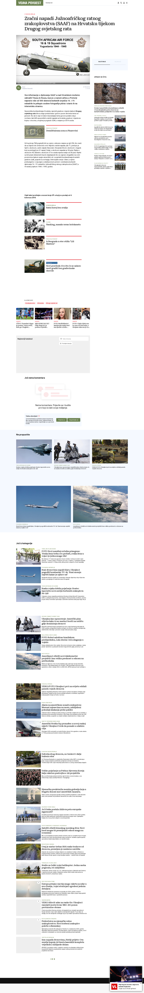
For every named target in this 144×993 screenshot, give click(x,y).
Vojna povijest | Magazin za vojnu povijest (29, 3)
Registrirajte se (73, 420)
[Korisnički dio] (124, 3)
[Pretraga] (121, 3)
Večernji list (49, 3)
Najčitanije (102, 61)
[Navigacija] (127, 3)
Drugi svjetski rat (52, 303)
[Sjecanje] (118, 3)
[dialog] (126, 978)
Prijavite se (61, 420)
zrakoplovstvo (30, 303)
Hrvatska (41, 303)
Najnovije (118, 61)
